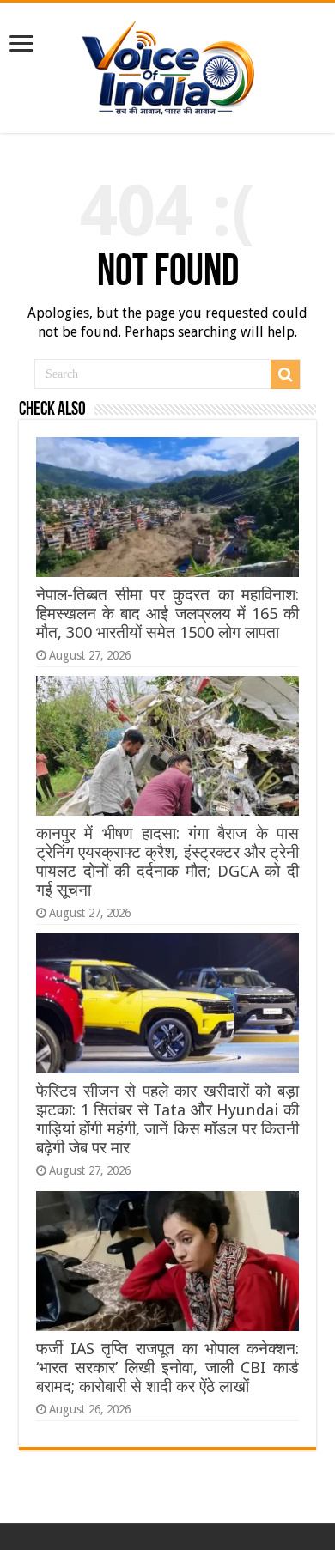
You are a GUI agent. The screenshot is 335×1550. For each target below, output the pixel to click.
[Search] (285, 374)
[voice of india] (168, 64)
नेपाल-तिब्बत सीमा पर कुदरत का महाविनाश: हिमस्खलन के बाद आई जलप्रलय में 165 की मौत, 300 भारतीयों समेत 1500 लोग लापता (167, 613)
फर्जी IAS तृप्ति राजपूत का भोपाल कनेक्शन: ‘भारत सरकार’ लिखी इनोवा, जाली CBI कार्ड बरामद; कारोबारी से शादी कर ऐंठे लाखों (167, 1367)
